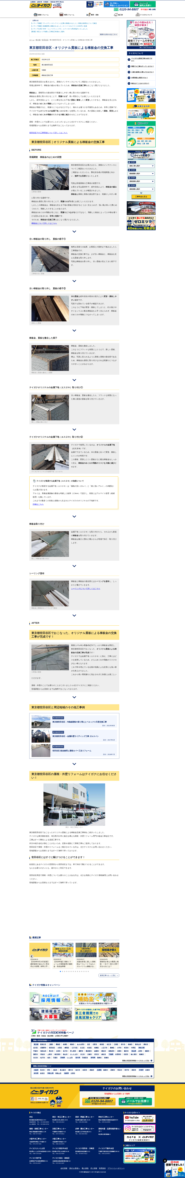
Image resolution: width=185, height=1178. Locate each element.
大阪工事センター (59, 1139)
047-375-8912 (60, 1134)
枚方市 (77, 1070)
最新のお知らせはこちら (108, 34)
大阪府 (36, 1070)
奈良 (150, 141)
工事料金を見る (141, 197)
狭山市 (65, 1054)
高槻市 (92, 1070)
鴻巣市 (147, 1051)
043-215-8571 (106, 1153)
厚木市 (51, 1051)
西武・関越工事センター (84, 1117)
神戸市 (127, 1070)
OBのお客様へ (74, 1168)
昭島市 (72, 1044)
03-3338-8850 (45, 1122)
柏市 (48, 1057)
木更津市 (118, 1054)
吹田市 (85, 1070)
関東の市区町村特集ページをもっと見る (135, 1060)
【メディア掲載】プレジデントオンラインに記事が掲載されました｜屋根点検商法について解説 (64, 23)
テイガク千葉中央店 (106, 1148)
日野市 (95, 1044)
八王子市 (104, 1047)
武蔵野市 (43, 1047)
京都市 (147, 1070)
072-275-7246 (37, 1144)
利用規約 (102, 1168)
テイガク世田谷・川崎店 (84, 1148)
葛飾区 (112, 1047)
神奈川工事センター (106, 1117)
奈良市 (42, 1073)
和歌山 (139, 143)
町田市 (126, 1047)
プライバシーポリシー (116, 1168)
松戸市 (42, 1057)
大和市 (58, 1051)
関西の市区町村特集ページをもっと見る (135, 1076)
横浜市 (103, 1051)
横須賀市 (89, 1051)
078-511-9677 (37, 1163)
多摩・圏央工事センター (84, 1129)
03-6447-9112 (83, 1153)
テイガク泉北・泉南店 (60, 1158)
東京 (129, 130)
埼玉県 (133, 1051)
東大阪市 (63, 1070)
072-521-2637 (60, 1163)
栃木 (133, 132)
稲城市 (130, 1044)
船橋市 (141, 1054)
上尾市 (49, 1054)
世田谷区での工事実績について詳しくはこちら (48, 133)
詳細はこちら (38, 504)
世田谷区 (52, 1047)
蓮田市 (35, 1054)
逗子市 (65, 1051)
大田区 (59, 1047)
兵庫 (142, 141)
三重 (143, 143)
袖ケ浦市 (134, 1054)
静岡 (129, 135)
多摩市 (65, 1044)
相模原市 (111, 1051)
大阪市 (55, 1070)
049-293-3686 (83, 1122)
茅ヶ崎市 (73, 1051)
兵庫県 (99, 1070)
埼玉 (133, 130)
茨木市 (42, 1070)
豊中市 (70, 1070)
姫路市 (105, 1070)
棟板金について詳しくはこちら (44, 223)
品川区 (35, 1047)
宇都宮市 (85, 1057)
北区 (88, 1044)
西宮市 (134, 1070)
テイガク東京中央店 (60, 1148)
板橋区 (96, 1047)
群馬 (136, 132)
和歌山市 (58, 1073)
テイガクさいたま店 (37, 1148)
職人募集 (85, 1168)
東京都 (36, 1044)
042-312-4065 (60, 1153)
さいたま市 (74, 1054)
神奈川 (137, 130)
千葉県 (111, 1054)
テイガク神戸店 (35, 1158)
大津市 (73, 1073)
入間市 (140, 1051)
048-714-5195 (37, 1153)
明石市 (119, 1070)
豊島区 (58, 1044)
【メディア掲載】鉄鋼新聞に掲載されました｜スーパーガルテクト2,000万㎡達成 (59, 26)
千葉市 (55, 1057)
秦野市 (81, 1051)
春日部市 (57, 1054)
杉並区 (89, 1047)
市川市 (35, 1057)
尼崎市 (112, 1070)
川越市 (89, 1054)
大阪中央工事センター (37, 1139)
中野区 (133, 1047)
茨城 (129, 132)
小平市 (119, 1047)
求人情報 (93, 1168)
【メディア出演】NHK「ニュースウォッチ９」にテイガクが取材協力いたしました (59, 29)
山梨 (140, 132)
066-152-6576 (60, 1144)
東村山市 (138, 1044)
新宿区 (102, 1044)
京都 (146, 141)
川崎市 (119, 1051)
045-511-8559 (106, 1122)
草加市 (42, 1054)
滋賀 (147, 143)
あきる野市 (80, 1044)
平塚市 (35, 1051)
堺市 (48, 1070)
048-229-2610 (60, 1122)
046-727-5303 (37, 1134)
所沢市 (96, 1054)
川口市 (82, 1054)
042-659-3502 (83, 1134)
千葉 (142, 130)
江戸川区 (75, 1047)
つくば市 (70, 1057)
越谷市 (103, 1054)
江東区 (116, 1044)
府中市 (123, 1044)
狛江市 (109, 1044)
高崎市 (99, 1057)
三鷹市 (51, 1044)
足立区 (82, 1047)
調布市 (146, 1044)
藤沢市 (126, 1051)
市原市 (126, 1054)
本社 (31, 1117)
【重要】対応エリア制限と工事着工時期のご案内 (47, 31)
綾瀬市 (96, 1051)
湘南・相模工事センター (38, 1129)
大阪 (138, 141)
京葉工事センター (59, 1129)
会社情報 (63, 1168)
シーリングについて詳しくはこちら (85, 589)
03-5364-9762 (45, 1124)
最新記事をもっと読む (108, 975)
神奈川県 (142, 1047)
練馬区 (67, 1047)
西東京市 (43, 1044)
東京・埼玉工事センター (61, 1117)
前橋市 (106, 1057)
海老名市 (43, 1051)
